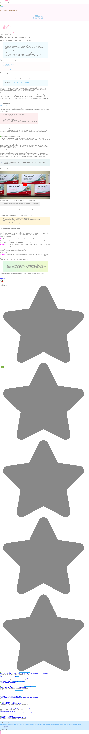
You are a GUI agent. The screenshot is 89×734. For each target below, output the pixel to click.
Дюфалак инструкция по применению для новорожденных (13, 717)
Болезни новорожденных (10, 32)
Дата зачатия (37, 13)
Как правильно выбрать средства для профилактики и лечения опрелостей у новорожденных (21, 708)
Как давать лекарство (7, 66)
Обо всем (7, 33)
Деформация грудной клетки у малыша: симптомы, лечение (13, 687)
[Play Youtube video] (25, 185)
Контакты (5, 727)
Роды (4, 23)
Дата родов (37, 15)
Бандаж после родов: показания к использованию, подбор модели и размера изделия (19, 697)
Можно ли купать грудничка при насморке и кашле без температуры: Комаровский (18, 712)
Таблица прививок (39, 18)
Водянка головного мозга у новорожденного (22, 82)
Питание (5, 27)
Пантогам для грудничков (8, 64)
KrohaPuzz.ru (5, 8)
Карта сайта (5, 726)
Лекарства (2, 278)
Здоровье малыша (6, 28)
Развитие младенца (9, 30)
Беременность (6, 22)
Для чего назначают (7, 65)
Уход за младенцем (7, 26)
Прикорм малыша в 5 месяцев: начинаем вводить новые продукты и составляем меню (19, 678)
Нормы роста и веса (39, 17)
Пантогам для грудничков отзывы (10, 69)
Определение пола (39, 16)
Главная (2, 34)
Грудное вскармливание (8, 25)
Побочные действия (7, 67)
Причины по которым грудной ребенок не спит (10, 703)
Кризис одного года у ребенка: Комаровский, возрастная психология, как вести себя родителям (21, 691)
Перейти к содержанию (5, 0)
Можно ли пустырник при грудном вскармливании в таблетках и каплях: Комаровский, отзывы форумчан (24, 673)
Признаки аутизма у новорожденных (8, 682)
